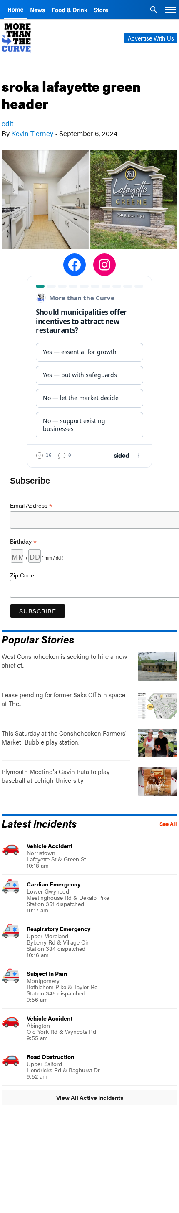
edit (7, 123)
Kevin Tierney (32, 133)
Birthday (23, 542)
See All (168, 824)
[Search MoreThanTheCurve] (154, 10)
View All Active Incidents (89, 1097)
